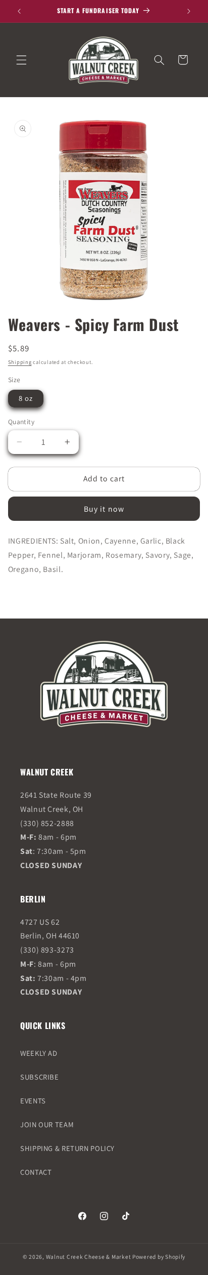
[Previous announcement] (19, 11)
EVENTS (33, 1100)
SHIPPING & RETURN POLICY (67, 1148)
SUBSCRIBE (39, 1077)
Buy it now (104, 509)
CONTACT (35, 1172)
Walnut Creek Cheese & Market (88, 1256)
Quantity (21, 421)
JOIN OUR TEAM (47, 1124)
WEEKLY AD (39, 1053)
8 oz (26, 398)
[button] (21, 59)
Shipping (20, 361)
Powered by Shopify (158, 1256)
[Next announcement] (189, 11)
